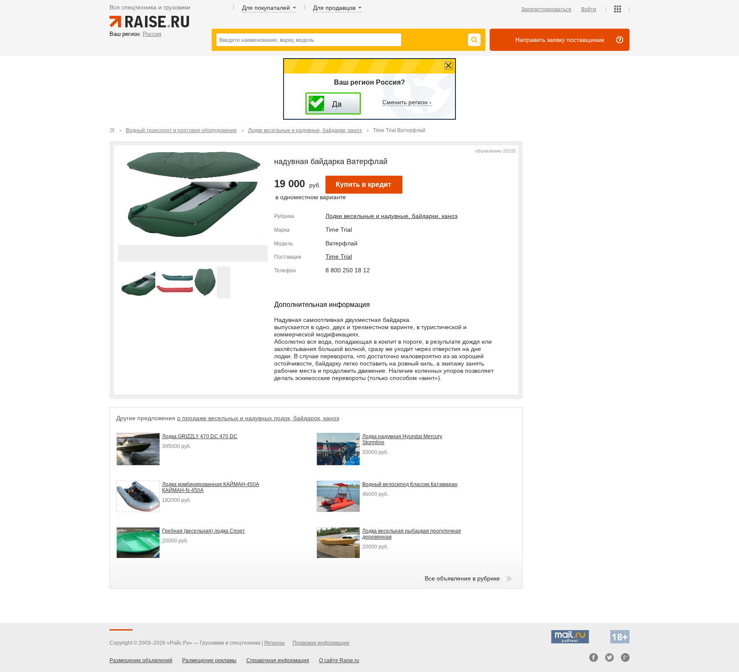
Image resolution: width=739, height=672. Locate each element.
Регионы (274, 643)
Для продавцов (334, 7)
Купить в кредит (363, 184)
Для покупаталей (266, 7)
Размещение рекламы (209, 660)
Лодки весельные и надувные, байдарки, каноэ (391, 215)
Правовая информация (321, 643)
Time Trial (338, 256)
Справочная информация (277, 660)
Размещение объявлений (140, 660)
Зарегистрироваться (546, 9)
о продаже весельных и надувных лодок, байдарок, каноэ (258, 418)
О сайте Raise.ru (339, 660)
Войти (588, 9)
